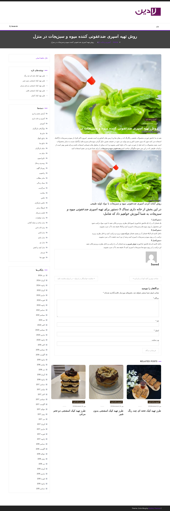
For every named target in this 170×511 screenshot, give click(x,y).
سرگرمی (42, 188)
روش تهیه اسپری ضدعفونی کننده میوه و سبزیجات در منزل (114, 128)
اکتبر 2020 (41, 325)
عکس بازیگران (40, 203)
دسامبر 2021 (40, 310)
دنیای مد (42, 153)
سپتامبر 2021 (40, 315)
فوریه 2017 (41, 434)
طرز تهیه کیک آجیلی (38, 95)
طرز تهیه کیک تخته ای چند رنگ (144, 411)
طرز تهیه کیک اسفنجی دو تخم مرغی (32, 86)
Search (14, 26)
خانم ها (42, 133)
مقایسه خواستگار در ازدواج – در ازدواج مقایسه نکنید (75, 278)
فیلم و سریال (40, 213)
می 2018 (42, 369)
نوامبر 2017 (41, 389)
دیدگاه (156, 298)
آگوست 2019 (40, 355)
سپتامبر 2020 (40, 330)
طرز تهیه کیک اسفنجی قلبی (35, 90)
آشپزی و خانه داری (151, 119)
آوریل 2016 (41, 469)
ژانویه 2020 (41, 340)
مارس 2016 (41, 474)
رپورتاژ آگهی (40, 168)
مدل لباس (41, 232)
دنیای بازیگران (40, 148)
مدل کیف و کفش (39, 247)
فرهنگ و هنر (40, 208)
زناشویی (42, 173)
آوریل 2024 (41, 280)
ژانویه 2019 (41, 360)
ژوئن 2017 (41, 414)
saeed (148, 124)
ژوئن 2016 (41, 459)
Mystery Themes (154, 508)
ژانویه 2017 (41, 439)
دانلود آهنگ (41, 138)
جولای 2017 (41, 409)
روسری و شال (40, 163)
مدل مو (42, 242)
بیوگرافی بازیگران (39, 128)
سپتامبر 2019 (40, 350)
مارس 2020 (40, 335)
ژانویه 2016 (41, 484)
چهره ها (42, 257)
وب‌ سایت (155, 340)
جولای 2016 (41, 454)
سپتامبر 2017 (40, 399)
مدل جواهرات (40, 218)
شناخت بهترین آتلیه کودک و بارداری (146, 278)
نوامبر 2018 (41, 365)
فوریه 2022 (41, 300)
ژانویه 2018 (41, 379)
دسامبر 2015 (40, 488)
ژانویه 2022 (41, 305)
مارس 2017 (41, 429)
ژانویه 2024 (40, 285)
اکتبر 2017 (41, 394)
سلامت (42, 193)
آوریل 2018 (41, 374)
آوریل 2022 (41, 290)
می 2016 (42, 464)
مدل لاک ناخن (40, 227)
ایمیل (156, 330)
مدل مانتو (41, 237)
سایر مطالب (40, 178)
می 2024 (41, 275)
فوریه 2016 (41, 479)
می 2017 (42, 419)
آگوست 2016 (40, 449)
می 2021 (42, 320)
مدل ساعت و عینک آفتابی (36, 223)
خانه (157, 26)
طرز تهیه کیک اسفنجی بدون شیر (34, 81)
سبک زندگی (41, 183)
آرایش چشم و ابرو (38, 113)
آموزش (42, 123)
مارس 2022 (40, 295)
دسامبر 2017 (40, 384)
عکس (43, 198)
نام (157, 321)
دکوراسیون (41, 158)
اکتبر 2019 (41, 345)
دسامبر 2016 (40, 444)
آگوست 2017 (40, 404)
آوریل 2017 (41, 424)
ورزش (42, 252)
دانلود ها (42, 143)
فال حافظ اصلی (41, 58)
